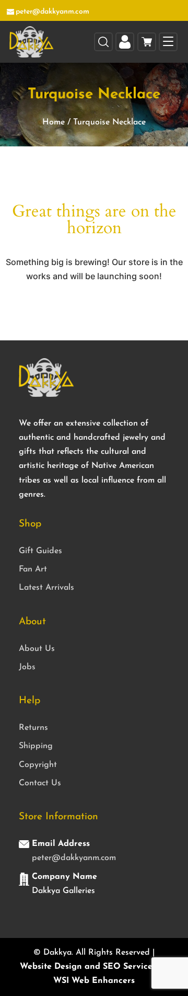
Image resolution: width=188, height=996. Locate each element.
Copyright (38, 765)
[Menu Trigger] (168, 41)
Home (53, 122)
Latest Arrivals (46, 587)
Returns (33, 728)
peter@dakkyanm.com (74, 858)
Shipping (36, 746)
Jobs (27, 667)
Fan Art (33, 569)
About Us (37, 649)
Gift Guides (40, 551)
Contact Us (40, 783)
